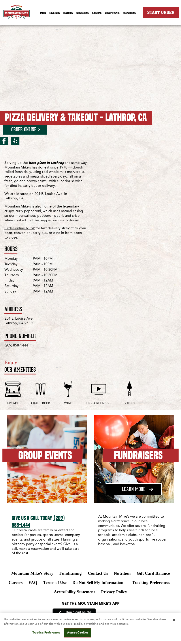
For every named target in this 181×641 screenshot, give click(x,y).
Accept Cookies (77, 632)
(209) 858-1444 (16, 345)
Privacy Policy (114, 591)
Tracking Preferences (151, 582)
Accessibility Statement (74, 591)
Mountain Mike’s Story (32, 573)
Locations (54, 13)
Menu (43, 13)
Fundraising (82, 13)
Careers (16, 582)
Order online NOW (19, 228)
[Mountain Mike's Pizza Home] (16, 13)
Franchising (129, 13)
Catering (97, 13)
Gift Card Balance (153, 573)
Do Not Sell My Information (97, 582)
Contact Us (98, 573)
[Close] (174, 620)
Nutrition (122, 573)
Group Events (112, 13)
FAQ (32, 582)
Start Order (161, 12)
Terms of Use (54, 582)
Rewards (68, 13)
